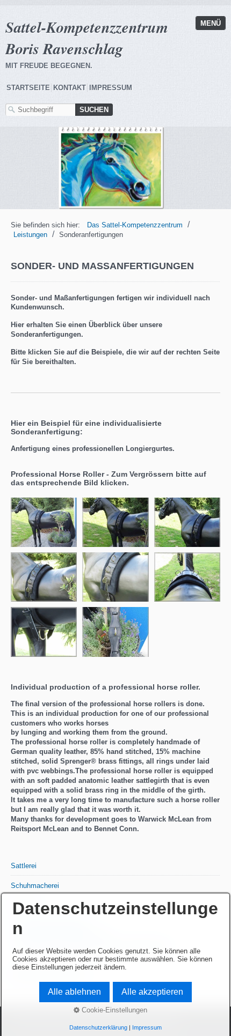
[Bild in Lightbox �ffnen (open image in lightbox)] (44, 522)
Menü (210, 23)
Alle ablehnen (74, 991)
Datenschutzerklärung (98, 1027)
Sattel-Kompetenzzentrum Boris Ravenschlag (86, 37)
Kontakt (69, 88)
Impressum (110, 88)
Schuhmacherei (35, 886)
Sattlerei (24, 866)
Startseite (28, 88)
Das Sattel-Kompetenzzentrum (135, 225)
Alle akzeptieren (152, 991)
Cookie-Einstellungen (113, 1010)
